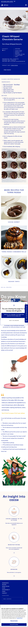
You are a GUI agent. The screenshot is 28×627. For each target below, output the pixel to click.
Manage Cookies (14, 620)
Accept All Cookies (14, 624)
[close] (26, 304)
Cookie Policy (19, 618)
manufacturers (6, 2)
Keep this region (14, 320)
